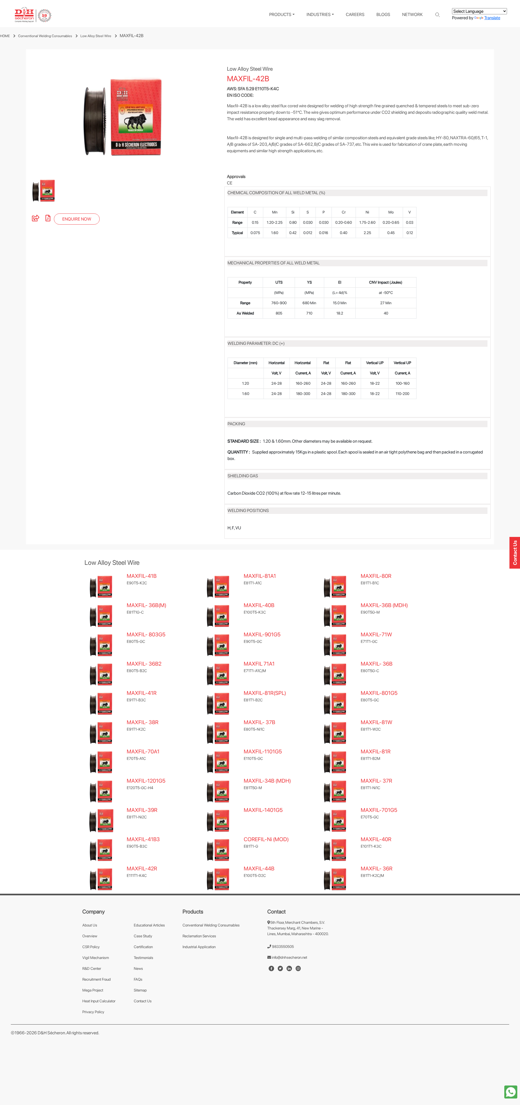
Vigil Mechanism (95, 957)
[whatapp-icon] (510, 1091)
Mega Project (92, 990)
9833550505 (282, 946)
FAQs (138, 979)
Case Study (143, 936)
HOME (5, 36)
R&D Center (91, 968)
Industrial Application (199, 947)
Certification (143, 947)
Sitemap (140, 990)
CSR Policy (91, 947)
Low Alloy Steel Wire (95, 36)
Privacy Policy (93, 1012)
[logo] (33, 14)
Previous (22, 112)
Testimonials (143, 957)
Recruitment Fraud (96, 979)
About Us (89, 925)
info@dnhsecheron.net (289, 957)
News (138, 968)
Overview (89, 936)
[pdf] (48, 219)
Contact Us (143, 1001)
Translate (492, 17)
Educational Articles (149, 925)
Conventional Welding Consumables (45, 36)
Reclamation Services (199, 936)
